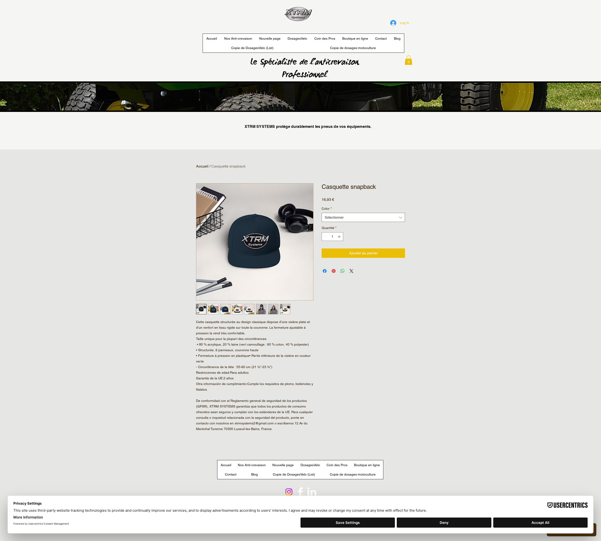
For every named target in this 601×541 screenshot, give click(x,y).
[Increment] (340, 236)
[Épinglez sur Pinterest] (333, 271)
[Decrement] (325, 236)
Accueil (202, 166)
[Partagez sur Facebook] (324, 271)
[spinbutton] (332, 236)
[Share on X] (351, 271)
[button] (408, 60)
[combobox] (363, 217)
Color (327, 208)
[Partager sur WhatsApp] (342, 271)
